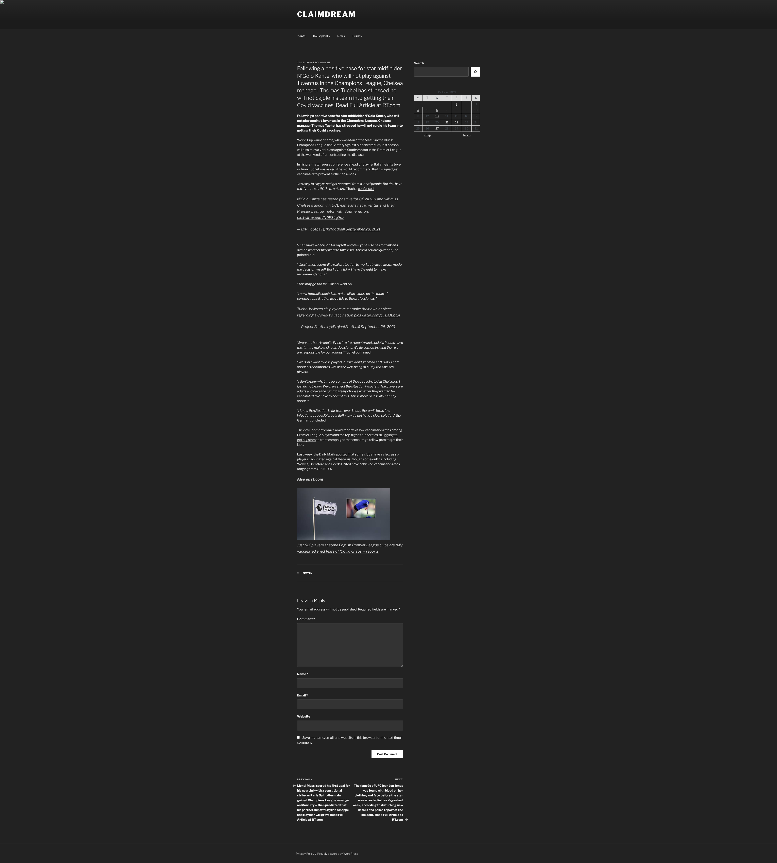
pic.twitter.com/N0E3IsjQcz (320, 217)
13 (437, 116)
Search (419, 63)
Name (302, 674)
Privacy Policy (305, 853)
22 (456, 122)
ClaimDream (326, 14)
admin (325, 62)
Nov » (466, 135)
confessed (366, 189)
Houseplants (321, 36)
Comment (306, 619)
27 (437, 128)
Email (302, 695)
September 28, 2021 (363, 229)
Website (303, 716)
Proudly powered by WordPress (337, 853)
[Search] (475, 71)
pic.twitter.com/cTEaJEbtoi (377, 315)
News (341, 36)
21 (446, 122)
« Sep (427, 135)
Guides (357, 36)
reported (341, 454)
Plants (301, 36)
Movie (307, 572)
